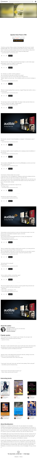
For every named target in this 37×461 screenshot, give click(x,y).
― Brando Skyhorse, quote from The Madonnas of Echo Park (11, 348)
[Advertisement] (18, 26)
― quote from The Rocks (5, 339)
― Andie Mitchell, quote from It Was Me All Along (9, 364)
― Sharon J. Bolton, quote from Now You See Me (9, 372)
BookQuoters (5, 1)
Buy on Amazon (19, 40)
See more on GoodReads (11, 331)
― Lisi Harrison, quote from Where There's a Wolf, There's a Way (12, 357)
